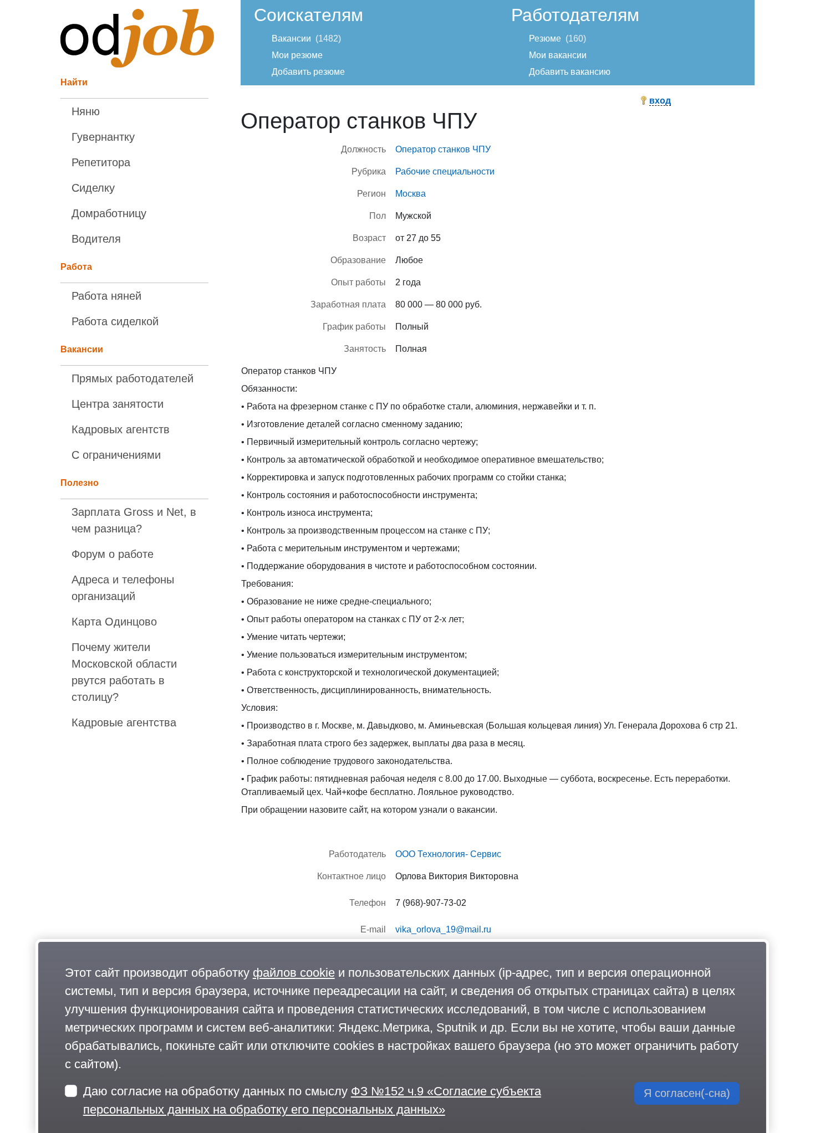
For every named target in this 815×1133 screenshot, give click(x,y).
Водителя (96, 239)
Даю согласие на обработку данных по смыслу (312, 1100)
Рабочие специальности (445, 171)
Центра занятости (118, 404)
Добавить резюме (308, 71)
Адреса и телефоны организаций (123, 587)
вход (660, 100)
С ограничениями (116, 455)
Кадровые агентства (124, 722)
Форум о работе (113, 554)
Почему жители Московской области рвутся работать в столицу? (124, 672)
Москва (410, 193)
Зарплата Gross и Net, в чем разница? (134, 520)
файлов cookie (294, 973)
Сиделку (93, 188)
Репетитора (101, 162)
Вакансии (291, 38)
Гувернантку (103, 137)
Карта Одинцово (114, 622)
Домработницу (109, 213)
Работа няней (106, 296)
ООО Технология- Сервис (448, 854)
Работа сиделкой (115, 321)
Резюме (545, 38)
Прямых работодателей (132, 378)
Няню (86, 111)
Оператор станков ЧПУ (443, 149)
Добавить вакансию (569, 71)
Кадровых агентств (121, 429)
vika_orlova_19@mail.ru (443, 929)
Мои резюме (297, 55)
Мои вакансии (558, 55)
